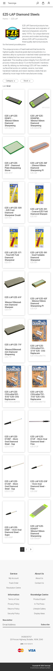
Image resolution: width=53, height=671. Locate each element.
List (4, 86)
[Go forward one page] (31, 549)
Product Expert (39, 599)
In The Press (39, 604)
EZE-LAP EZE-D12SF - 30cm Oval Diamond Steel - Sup (11, 485)
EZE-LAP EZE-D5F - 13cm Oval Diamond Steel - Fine (38, 485)
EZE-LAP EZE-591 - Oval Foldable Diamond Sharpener (38, 256)
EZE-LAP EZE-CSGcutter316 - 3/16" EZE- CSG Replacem (37, 349)
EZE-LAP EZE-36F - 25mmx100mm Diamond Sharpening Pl (38, 167)
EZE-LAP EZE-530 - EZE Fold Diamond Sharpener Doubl (13, 211)
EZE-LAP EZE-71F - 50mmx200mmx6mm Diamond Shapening (13, 349)
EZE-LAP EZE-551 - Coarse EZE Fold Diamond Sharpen (39, 211)
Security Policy (14, 613)
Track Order (13, 583)
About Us (39, 578)
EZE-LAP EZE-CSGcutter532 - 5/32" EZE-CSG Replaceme (12, 396)
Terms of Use (13, 599)
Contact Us (39, 583)
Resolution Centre (13, 588)
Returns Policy (13, 609)
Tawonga (12, 3)
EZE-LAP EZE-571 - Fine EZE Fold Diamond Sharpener (13, 256)
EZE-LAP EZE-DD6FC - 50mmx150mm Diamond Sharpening (12, 121)
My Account (14, 578)
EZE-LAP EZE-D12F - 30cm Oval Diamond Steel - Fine (38, 440)
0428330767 (26, 637)
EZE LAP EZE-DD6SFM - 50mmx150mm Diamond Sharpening (37, 121)
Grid (8, 86)
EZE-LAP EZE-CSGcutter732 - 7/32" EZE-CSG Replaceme (37, 396)
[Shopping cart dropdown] (43, 3)
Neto (48, 668)
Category (10, 81)
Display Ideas (39, 613)
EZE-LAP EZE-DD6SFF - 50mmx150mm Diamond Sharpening (37, 531)
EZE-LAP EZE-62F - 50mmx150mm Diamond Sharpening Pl (38, 302)
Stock (26, 81)
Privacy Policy (13, 604)
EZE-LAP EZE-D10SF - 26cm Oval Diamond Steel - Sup (11, 440)
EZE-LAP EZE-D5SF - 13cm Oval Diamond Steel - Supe (13, 531)
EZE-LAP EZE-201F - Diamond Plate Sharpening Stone (13, 167)
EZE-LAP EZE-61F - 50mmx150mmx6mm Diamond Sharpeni (13, 302)
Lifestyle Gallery (39, 609)
